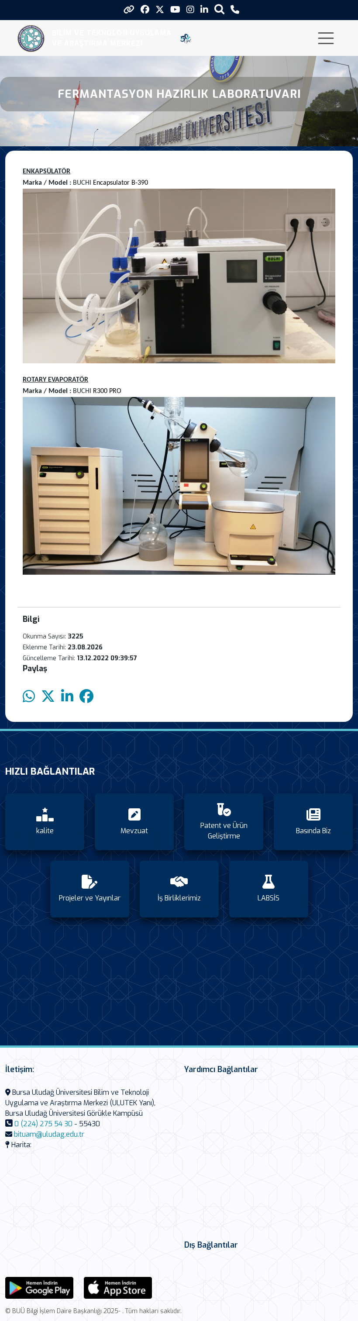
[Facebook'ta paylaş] (86, 696)
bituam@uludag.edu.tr (49, 1134)
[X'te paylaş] (48, 696)
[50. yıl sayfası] (185, 38)
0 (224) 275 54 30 (43, 1123)
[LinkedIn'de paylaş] (67, 696)
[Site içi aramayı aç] (219, 8)
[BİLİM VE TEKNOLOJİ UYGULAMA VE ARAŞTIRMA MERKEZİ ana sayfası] (31, 38)
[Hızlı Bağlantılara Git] (129, 9)
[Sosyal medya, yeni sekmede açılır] (145, 10)
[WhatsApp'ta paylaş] (29, 696)
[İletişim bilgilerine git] (235, 10)
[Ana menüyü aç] (326, 38)
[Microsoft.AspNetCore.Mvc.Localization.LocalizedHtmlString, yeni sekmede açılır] (39, 1287)
